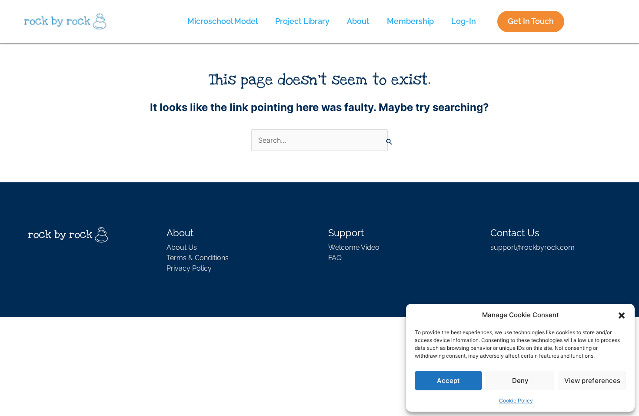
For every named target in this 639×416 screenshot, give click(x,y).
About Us (181, 247)
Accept (448, 380)
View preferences (592, 380)
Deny (520, 380)
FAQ (335, 258)
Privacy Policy (189, 268)
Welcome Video (353, 247)
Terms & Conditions (197, 258)
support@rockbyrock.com (532, 247)
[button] (621, 315)
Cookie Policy (516, 400)
